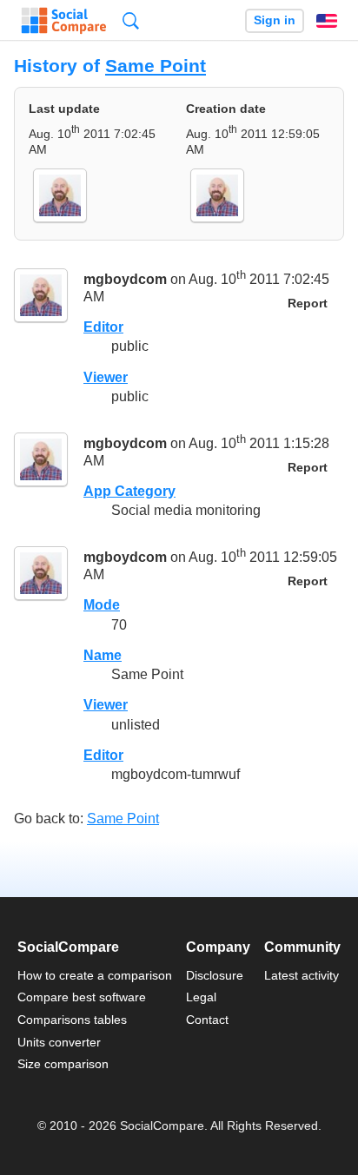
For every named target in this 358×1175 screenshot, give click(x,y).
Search (131, 20)
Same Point (155, 66)
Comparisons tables (72, 1019)
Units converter (59, 1042)
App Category (129, 491)
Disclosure (214, 975)
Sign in (274, 20)
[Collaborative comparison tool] (64, 21)
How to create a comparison (94, 975)
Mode (101, 604)
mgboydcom (125, 280)
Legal (201, 997)
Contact (207, 1019)
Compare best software (81, 997)
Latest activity (301, 975)
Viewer (105, 377)
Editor (103, 327)
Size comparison (63, 1064)
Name (102, 655)
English (326, 21)
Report (308, 303)
